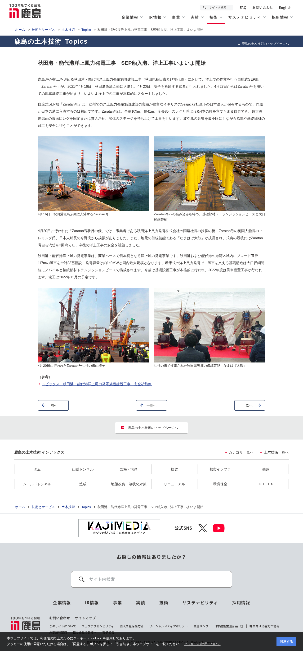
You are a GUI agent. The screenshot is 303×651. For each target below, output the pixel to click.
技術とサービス (43, 30)
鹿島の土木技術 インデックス (39, 452)
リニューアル (174, 484)
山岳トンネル (83, 469)
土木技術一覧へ (276, 452)
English (285, 7)
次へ (249, 405)
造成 (82, 484)
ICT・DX (266, 484)
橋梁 (174, 469)
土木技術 (68, 30)
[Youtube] (219, 528)
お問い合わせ (262, 7)
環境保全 (220, 484)
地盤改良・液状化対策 (129, 484)
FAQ (243, 7)
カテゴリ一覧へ (241, 452)
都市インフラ (220, 469)
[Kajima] (25, 11)
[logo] (26, 625)
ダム (37, 469)
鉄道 (265, 469)
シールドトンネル (37, 484)
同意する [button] (286, 641)
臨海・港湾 (129, 469)
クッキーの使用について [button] (202, 644)
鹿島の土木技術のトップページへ (153, 428)
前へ (54, 405)
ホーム (20, 30)
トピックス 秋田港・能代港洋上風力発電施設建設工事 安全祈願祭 (97, 384)
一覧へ (151, 405)
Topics (86, 30)
